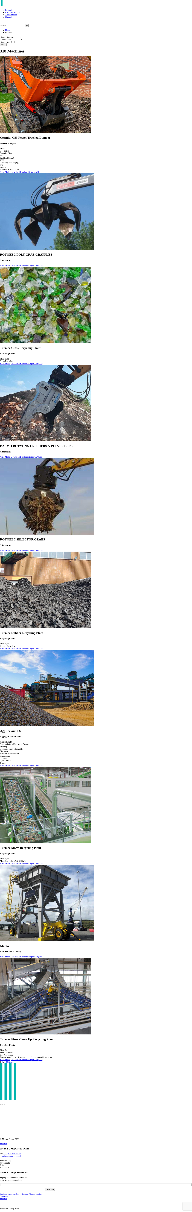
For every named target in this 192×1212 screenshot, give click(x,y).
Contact (8, 17)
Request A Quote (35, 172)
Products (8, 10)
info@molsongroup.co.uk (10, 1156)
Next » (11, 1062)
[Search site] (1, 23)
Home (7, 30)
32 (7, 1062)
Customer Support (12, 12)
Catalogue (4, 1196)
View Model (5, 172)
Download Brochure (19, 172)
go (27, 26)
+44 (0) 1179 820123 (12, 1154)
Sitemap (3, 1143)
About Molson (11, 15)
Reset (3, 45)
